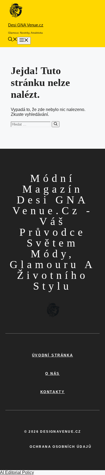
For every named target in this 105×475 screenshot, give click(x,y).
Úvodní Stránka (52, 355)
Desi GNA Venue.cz (25, 25)
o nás (52, 374)
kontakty (52, 392)
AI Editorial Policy (17, 472)
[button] (12, 40)
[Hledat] (56, 124)
